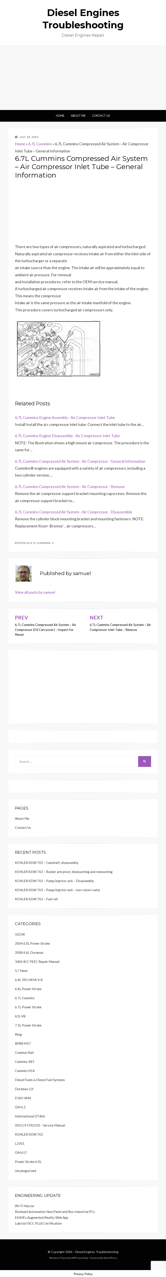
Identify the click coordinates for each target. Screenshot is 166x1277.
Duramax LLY (24, 1089)
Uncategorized (25, 1171)
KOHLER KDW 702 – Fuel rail (36, 899)
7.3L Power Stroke (28, 1025)
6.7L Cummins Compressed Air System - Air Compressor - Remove (70, 486)
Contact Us (101, 115)
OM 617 (21, 1152)
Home (60, 115)
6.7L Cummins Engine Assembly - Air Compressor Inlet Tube (65, 417)
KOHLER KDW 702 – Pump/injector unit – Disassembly (54, 881)
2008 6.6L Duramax (29, 952)
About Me (78, 115)
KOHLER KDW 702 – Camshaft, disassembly (46, 863)
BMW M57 (23, 1043)
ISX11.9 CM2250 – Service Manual (40, 1125)
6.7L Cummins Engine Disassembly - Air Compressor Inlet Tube (67, 435)
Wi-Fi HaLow (24, 1206)
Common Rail (24, 1052)
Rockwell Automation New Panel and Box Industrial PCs (55, 1212)
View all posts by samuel (35, 592)
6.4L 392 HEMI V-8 (29, 980)
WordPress (110, 1257)
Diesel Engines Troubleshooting (96, 1252)
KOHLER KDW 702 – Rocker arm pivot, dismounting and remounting (64, 872)
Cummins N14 (25, 1071)
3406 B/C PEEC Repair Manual (37, 961)
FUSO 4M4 (23, 1098)
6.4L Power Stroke (28, 989)
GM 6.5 (20, 1107)
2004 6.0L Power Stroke (32, 943)
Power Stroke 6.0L (28, 1162)
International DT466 (30, 1116)
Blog (18, 1034)
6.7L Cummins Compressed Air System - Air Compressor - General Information (80, 461)
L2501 (19, 1143)
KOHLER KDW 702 (29, 1134)
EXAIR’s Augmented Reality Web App (41, 1217)
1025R (20, 934)
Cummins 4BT (25, 1062)
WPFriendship (79, 1257)
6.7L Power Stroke (28, 1007)
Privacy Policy (83, 1274)
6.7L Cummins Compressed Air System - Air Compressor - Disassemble (73, 511)
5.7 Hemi (21, 971)
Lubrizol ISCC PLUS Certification (38, 1223)
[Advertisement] (83, 77)
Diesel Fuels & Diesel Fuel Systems (40, 1080)
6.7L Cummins (40, 143)
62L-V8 (20, 1016)
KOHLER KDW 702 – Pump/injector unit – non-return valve (57, 890)
